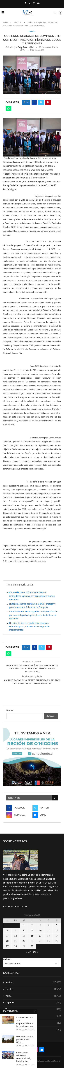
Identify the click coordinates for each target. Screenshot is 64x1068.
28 (15, 946)
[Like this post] (27, 102)
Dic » (35, 952)
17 (40, 936)
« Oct (28, 952)
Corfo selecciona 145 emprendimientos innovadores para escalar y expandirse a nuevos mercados (32, 596)
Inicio (5, 23)
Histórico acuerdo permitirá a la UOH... (24, 1039)
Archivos (7, 959)
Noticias (17, 23)
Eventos (33, 989)
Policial (33, 996)
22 (24, 941)
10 (40, 931)
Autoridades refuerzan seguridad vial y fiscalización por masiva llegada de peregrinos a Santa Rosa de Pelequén (33, 615)
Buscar (9, 711)
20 (7, 941)
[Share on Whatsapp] (8, 108)
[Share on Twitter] (41, 102)
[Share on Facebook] (34, 102)
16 (32, 936)
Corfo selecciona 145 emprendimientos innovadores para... (25, 1021)
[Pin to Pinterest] (48, 102)
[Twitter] (29, 3)
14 (15, 936)
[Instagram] (34, 3)
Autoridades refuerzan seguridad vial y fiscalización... (24, 1056)
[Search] (55, 12)
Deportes (33, 1003)
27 (7, 946)
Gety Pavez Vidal (25, 47)
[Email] (38, 3)
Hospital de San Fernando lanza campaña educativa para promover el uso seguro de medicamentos (29, 626)
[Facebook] (25, 3)
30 (32, 946)
